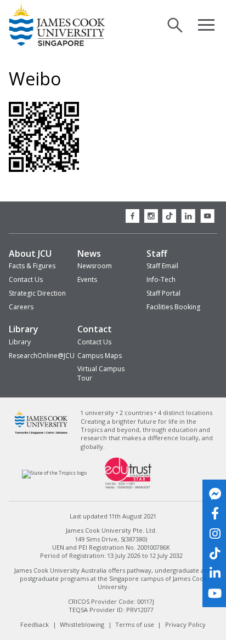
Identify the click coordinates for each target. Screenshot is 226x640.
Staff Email (162, 265)
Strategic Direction (37, 293)
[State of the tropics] (55, 472)
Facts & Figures (32, 265)
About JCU (30, 253)
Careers (21, 307)
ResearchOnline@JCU (42, 355)
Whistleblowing (82, 624)
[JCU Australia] (41, 433)
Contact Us (26, 279)
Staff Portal (163, 293)
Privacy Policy (185, 624)
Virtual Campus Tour (101, 373)
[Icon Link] (215, 493)
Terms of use (134, 624)
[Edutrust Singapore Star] (128, 487)
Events (87, 279)
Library (23, 329)
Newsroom (94, 265)
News (89, 253)
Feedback (34, 624)
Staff (156, 253)
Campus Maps (99, 355)
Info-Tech (161, 279)
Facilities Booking (173, 307)
